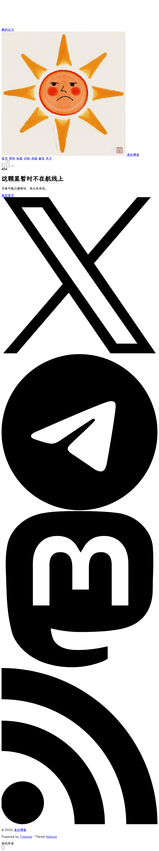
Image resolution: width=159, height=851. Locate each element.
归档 (27, 158)
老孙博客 (20, 830)
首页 (5, 158)
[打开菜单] (12, 166)
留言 (41, 158)
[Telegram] (79, 509)
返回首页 (8, 195)
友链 (34, 158)
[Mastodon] (79, 666)
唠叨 (12, 158)
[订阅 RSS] (79, 823)
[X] (79, 352)
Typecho (26, 837)
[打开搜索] (3, 165)
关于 (49, 158)
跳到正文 (8, 29)
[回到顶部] (3, 847)
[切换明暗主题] (8, 163)
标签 (19, 158)
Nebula (51, 837)
